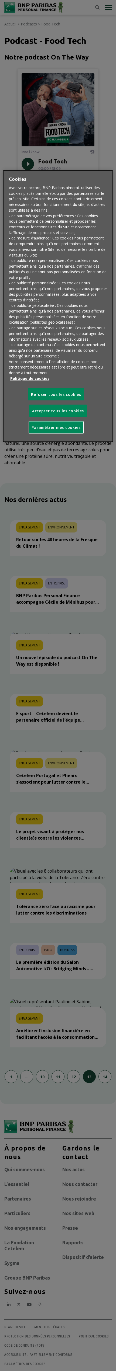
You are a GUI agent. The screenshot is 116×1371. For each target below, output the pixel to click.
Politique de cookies (29, 378)
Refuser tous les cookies (56, 394)
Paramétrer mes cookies (56, 427)
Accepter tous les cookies (58, 410)
